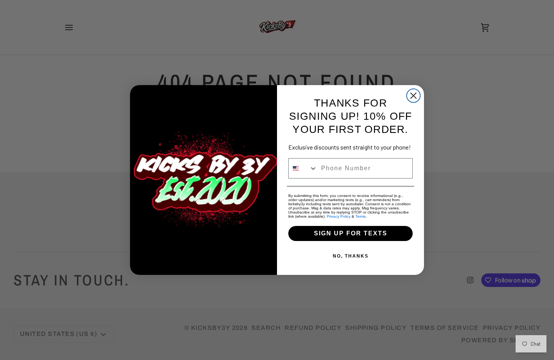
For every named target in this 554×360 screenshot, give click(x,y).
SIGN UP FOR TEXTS (350, 233)
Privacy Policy (338, 216)
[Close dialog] (413, 95)
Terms (360, 216)
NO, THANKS (351, 256)
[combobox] (303, 168)
